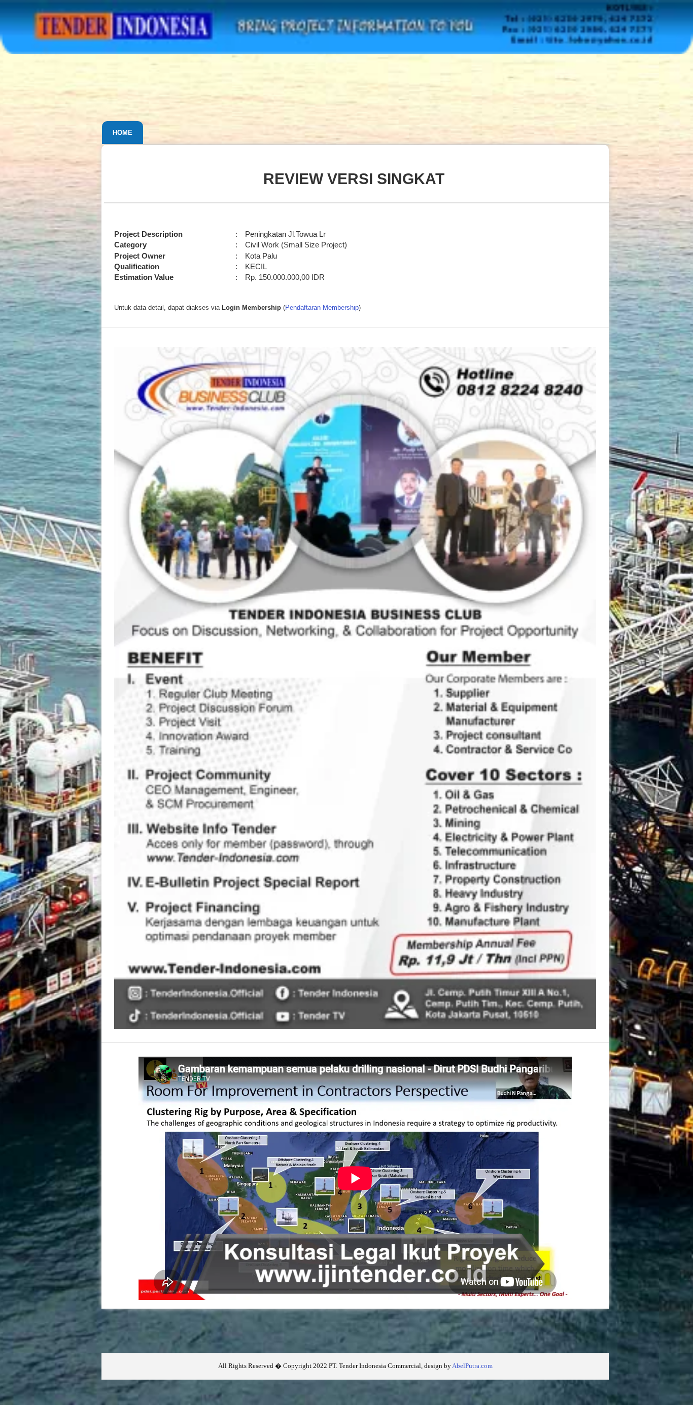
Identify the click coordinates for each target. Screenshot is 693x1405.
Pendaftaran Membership (322, 307)
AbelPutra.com (472, 1366)
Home (122, 132)
